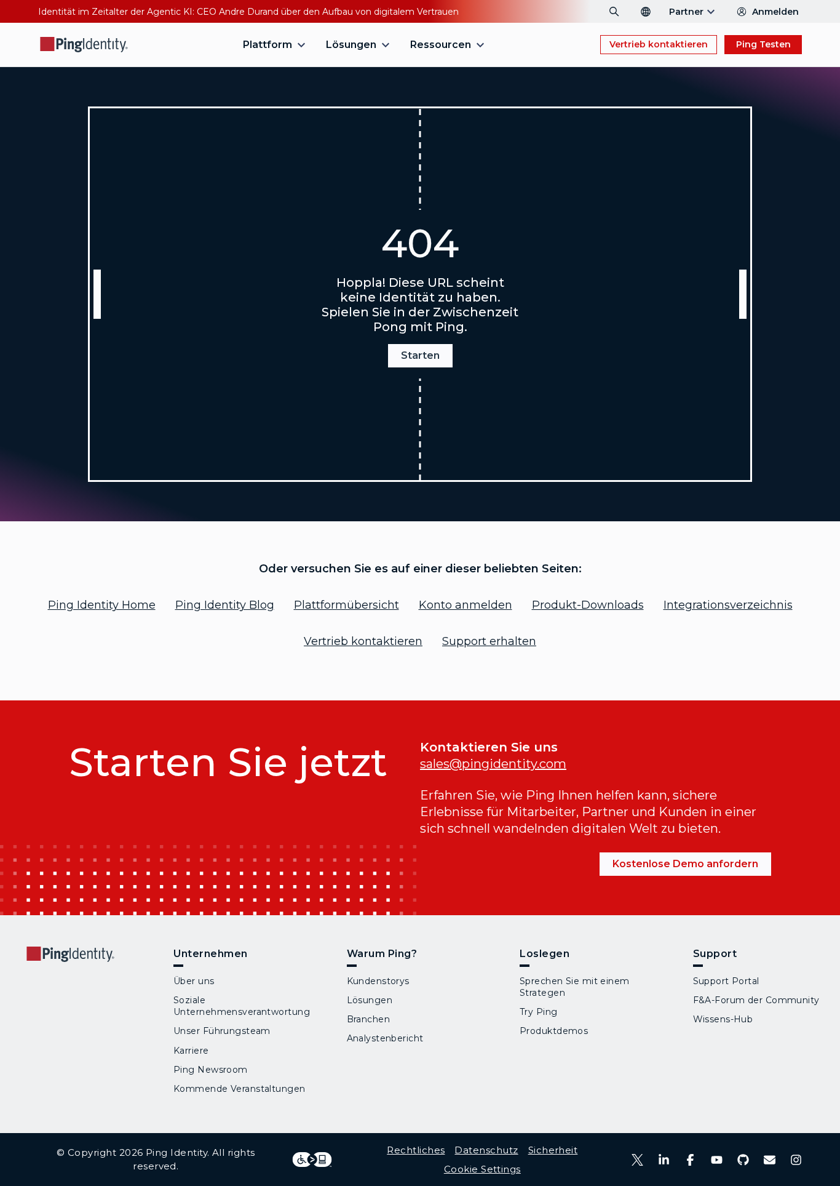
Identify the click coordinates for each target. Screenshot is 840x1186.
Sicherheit (553, 1150)
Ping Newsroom (210, 1069)
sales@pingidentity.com (493, 763)
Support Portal (726, 981)
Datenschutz (486, 1150)
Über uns (194, 981)
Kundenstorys (378, 981)
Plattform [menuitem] (267, 44)
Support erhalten (489, 641)
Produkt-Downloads (588, 605)
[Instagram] (796, 1160)
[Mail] (769, 1160)
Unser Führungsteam (222, 1030)
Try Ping (539, 1011)
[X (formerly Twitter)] (637, 1160)
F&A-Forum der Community (756, 1000)
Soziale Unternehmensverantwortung (241, 1006)
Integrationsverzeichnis (728, 605)
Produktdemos (554, 1030)
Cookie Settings (482, 1169)
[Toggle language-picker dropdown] (646, 12)
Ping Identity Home (102, 605)
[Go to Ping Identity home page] (84, 44)
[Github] (743, 1160)
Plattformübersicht (346, 605)
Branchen (368, 1019)
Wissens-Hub (723, 1019)
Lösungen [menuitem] (351, 44)
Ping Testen (763, 44)
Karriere (191, 1050)
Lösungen (370, 1000)
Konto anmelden (465, 605)
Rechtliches (416, 1150)
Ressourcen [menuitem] (440, 44)
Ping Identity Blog (224, 605)
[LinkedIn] (664, 1160)
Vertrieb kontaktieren (658, 44)
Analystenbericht (385, 1038)
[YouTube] (717, 1160)
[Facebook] (690, 1160)
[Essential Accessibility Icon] (312, 1159)
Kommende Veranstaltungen (239, 1088)
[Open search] (614, 12)
